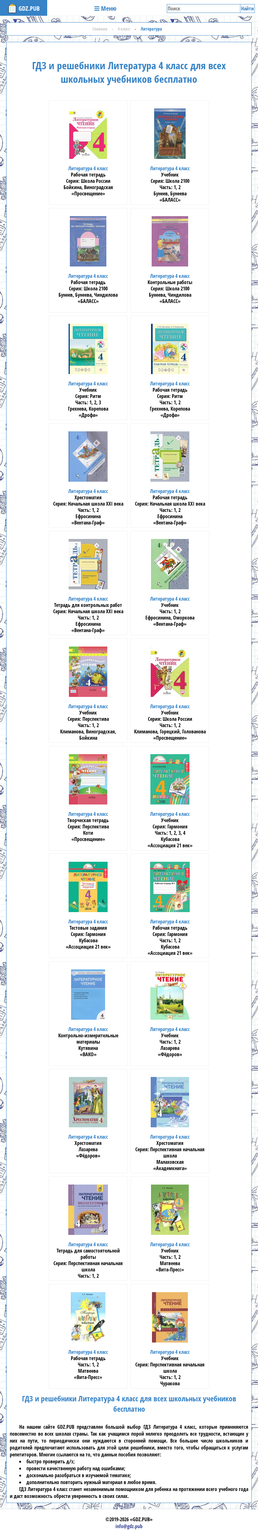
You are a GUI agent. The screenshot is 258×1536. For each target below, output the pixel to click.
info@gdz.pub (129, 1526)
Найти (247, 8)
